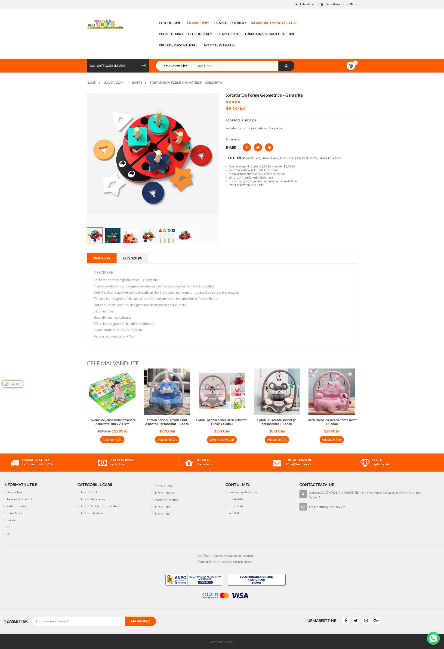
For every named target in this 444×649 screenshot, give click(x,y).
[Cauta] (286, 66)
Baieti (137, 83)
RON (350, 4)
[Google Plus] (376, 620)
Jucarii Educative (330, 158)
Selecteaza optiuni (221, 439)
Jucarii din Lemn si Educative (299, 158)
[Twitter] (356, 620)
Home (91, 83)
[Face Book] (346, 620)
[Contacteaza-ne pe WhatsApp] (433, 638)
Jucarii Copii (114, 83)
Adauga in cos (112, 439)
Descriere (101, 258)
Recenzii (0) (132, 258)
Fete (257, 158)
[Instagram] (366, 620)
